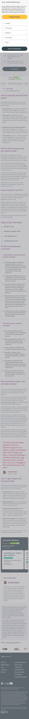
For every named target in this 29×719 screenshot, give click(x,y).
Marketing (8, 33)
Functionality (8, 37)
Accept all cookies (14, 17)
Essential (7, 23)
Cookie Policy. (22, 12)
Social (7, 42)
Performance (8, 28)
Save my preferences (14, 48)
